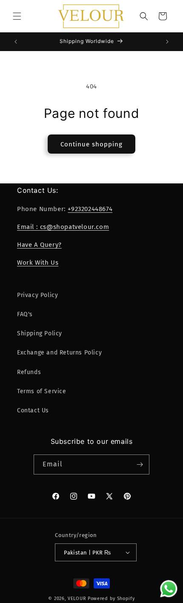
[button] (17, 16)
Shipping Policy (39, 333)
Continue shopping (91, 144)
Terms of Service (41, 391)
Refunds (29, 372)
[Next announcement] (167, 41)
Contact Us (33, 410)
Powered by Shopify (111, 598)
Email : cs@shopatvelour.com (63, 227)
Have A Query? (39, 245)
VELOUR (77, 598)
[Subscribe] (139, 464)
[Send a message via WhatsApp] (169, 589)
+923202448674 (90, 209)
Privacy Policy (37, 295)
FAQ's (25, 314)
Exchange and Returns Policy (59, 352)
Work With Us (37, 262)
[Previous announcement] (15, 41)
